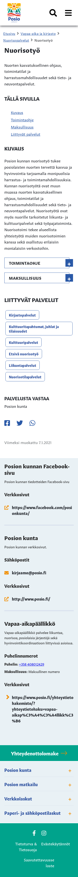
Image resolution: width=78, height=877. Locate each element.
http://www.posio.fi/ (31, 598)
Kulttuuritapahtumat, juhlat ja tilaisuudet (34, 328)
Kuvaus (17, 112)
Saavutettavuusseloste (39, 862)
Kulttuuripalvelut (23, 342)
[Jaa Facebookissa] (7, 423)
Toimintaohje (22, 119)
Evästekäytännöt (55, 843)
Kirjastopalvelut (22, 314)
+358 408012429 (31, 663)
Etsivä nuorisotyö (24, 353)
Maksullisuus (22, 126)
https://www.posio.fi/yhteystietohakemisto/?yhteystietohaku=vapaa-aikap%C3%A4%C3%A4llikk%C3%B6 (42, 708)
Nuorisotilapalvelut (25, 376)
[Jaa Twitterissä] (19, 423)
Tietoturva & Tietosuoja (26, 846)
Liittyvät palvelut (25, 134)
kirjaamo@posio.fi (29, 572)
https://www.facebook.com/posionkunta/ (42, 510)
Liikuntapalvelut (22, 365)
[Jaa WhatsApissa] (32, 423)
